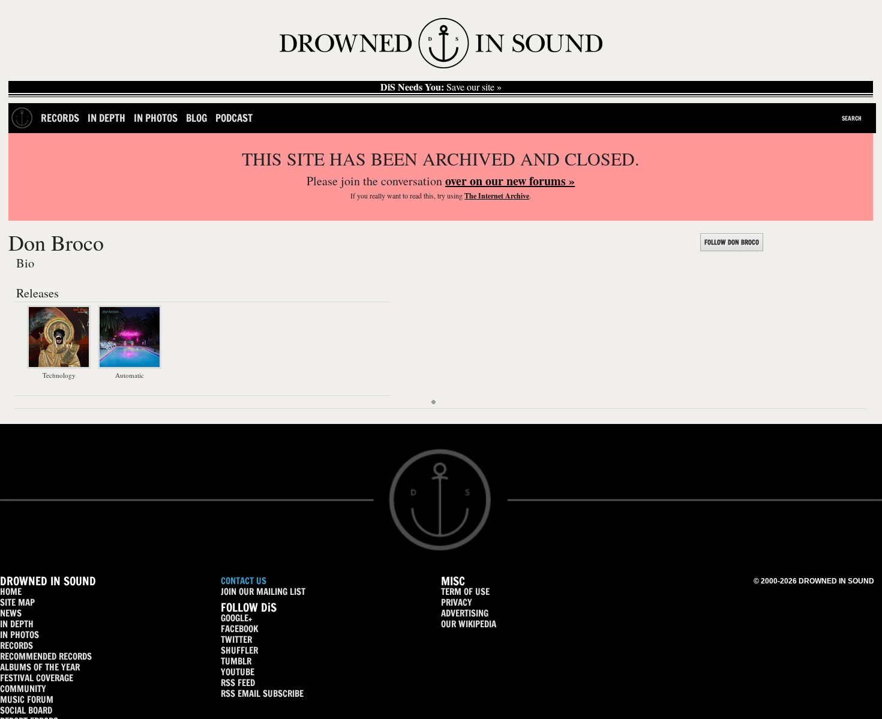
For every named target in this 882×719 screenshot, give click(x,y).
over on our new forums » (510, 180)
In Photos (156, 117)
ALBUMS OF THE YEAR (40, 667)
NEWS (11, 613)
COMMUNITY (23, 688)
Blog (196, 117)
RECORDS (16, 645)
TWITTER (236, 639)
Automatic (129, 375)
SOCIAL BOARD (26, 710)
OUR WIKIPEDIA (468, 624)
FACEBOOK (239, 628)
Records (60, 117)
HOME (11, 591)
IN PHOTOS (19, 634)
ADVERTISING (464, 613)
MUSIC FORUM (26, 699)
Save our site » (441, 87)
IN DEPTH (17, 624)
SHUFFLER (239, 650)
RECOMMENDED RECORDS (46, 656)
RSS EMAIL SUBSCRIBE (262, 693)
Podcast (234, 117)
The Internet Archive (496, 196)
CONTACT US (243, 580)
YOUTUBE (237, 672)
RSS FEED (238, 682)
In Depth (106, 117)
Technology (59, 375)
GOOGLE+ (236, 618)
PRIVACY (456, 602)
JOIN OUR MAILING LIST (263, 591)
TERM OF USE (465, 591)
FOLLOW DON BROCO (731, 242)
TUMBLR (236, 661)
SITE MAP (17, 602)
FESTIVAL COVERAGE (36, 678)
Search (852, 118)
